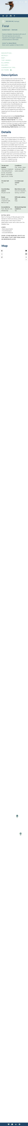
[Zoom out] (26, 259)
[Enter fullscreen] (26, 254)
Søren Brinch (12, 43)
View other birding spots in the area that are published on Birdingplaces (13, 237)
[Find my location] (2, 251)
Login (15, 2)
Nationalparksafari (7, 229)
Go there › (6, 70)
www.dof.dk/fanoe (7, 232)
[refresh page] (2, 257)
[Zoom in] (26, 257)
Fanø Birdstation (7, 231)
